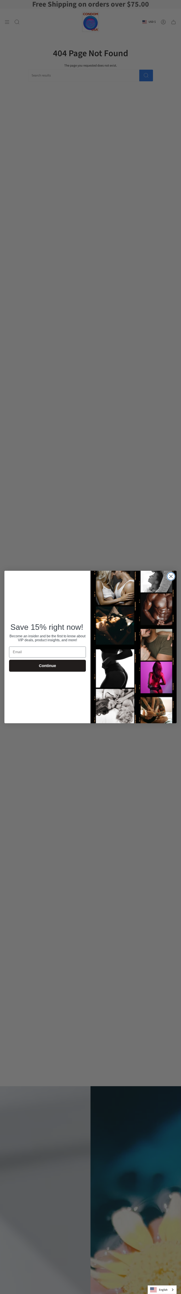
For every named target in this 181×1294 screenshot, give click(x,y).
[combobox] (162, 1289)
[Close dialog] (171, 576)
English (163, 1290)
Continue (47, 666)
